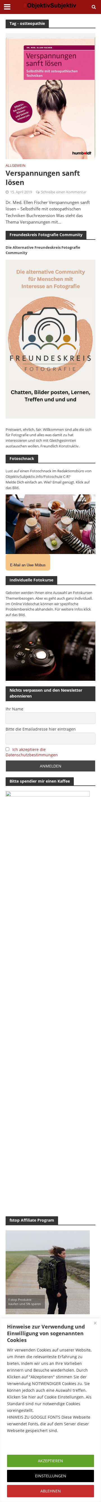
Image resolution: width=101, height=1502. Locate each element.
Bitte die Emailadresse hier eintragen (41, 729)
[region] (50, 1410)
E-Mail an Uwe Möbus (28, 565)
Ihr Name (14, 709)
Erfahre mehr (21, 1444)
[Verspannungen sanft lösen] (50, 95)
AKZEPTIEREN (50, 1460)
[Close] (95, 1323)
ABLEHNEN (50, 1491)
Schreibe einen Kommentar (63, 192)
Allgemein (16, 166)
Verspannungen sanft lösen (43, 177)
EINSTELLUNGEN (50, 1475)
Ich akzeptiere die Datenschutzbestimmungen (32, 752)
